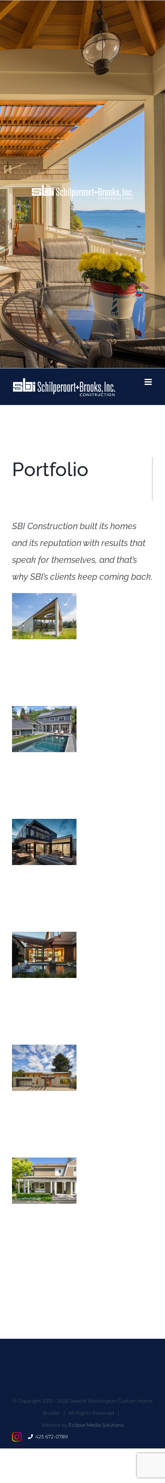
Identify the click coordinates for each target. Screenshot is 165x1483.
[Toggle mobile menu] (149, 382)
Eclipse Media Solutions (96, 1425)
